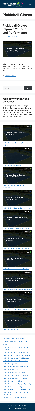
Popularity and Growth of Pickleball (15, 397)
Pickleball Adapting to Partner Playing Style (17, 309)
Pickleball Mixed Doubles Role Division (16, 228)
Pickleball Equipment (10, 364)
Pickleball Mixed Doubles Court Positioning (17, 289)
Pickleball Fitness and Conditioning (14, 372)
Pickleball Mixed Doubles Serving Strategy (17, 208)
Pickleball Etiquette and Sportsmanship (16, 366)
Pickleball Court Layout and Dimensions (16, 355)
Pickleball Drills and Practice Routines (15, 361)
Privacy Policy (12, 405)
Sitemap (24, 405)
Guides (5, 344)
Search (5, 85)
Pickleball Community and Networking (15, 352)
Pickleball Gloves (10, 76)
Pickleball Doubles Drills (11, 330)
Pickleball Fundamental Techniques (15, 378)
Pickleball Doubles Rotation (12, 165)
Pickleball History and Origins (13, 381)
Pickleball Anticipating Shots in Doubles (16, 248)
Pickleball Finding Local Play (12, 369)
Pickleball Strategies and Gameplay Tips (16, 390)
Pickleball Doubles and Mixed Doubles (16, 358)
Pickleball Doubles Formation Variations (16, 269)
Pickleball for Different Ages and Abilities (16, 375)
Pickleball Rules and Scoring (12, 387)
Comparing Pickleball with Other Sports (16, 341)
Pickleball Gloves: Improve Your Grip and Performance (15, 29)
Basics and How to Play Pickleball (14, 338)
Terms (19, 405)
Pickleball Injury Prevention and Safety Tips (17, 384)
